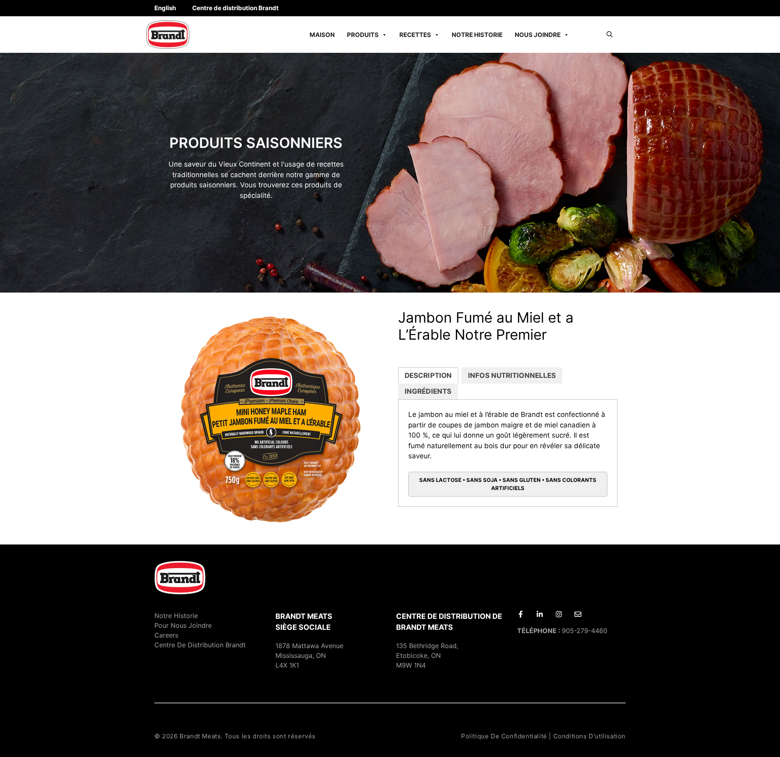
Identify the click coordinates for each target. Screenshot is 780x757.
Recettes (415, 35)
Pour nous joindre (183, 625)
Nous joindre (538, 35)
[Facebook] (520, 614)
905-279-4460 (562, 631)
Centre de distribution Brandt (235, 8)
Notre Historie (477, 35)
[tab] (428, 375)
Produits (363, 35)
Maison (322, 35)
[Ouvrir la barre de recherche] (609, 34)
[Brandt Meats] (167, 34)
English (165, 8)
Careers (166, 635)
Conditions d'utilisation (589, 736)
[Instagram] (558, 614)
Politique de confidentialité (504, 736)
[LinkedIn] (539, 614)
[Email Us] (577, 614)
